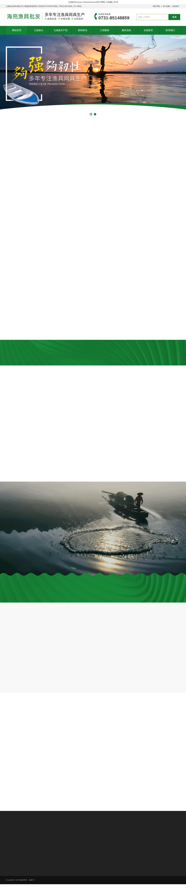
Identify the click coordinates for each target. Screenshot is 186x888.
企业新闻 (124, 853)
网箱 (160, 158)
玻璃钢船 (25, 158)
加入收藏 (166, 6)
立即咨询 (163, 602)
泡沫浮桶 (133, 158)
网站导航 (156, 6)
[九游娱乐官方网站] (46, 16)
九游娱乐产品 (61, 30)
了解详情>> (74, 624)
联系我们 (170, 30)
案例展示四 (155, 860)
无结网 (79, 158)
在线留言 (175, 6)
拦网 (52, 158)
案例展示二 (155, 853)
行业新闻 (124, 849)
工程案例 (104, 30)
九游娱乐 (38, 30)
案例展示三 (155, 857)
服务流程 (126, 30)
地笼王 (106, 158)
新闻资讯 (82, 30)
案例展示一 (155, 849)
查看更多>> (93, 481)
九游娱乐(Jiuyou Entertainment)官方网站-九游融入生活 (93, 2)
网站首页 (16, 30)
